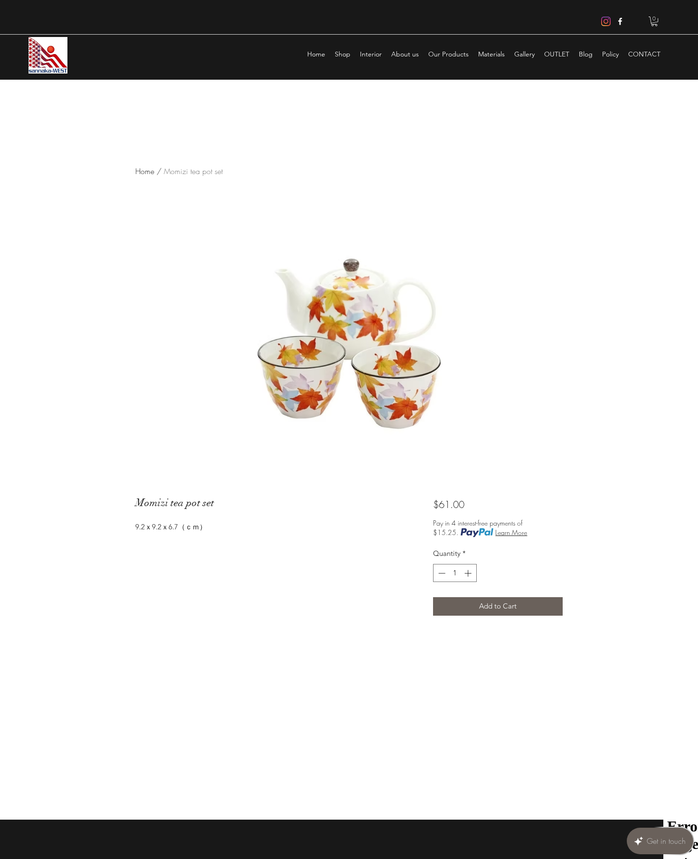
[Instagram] (606, 21)
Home (144, 171)
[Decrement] (440, 573)
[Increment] (468, 573)
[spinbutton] (454, 573)
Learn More (511, 532)
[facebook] (620, 21)
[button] (654, 21)
